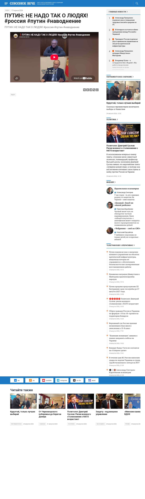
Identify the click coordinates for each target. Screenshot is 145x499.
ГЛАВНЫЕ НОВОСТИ (117, 12)
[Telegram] (90, 89)
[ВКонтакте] (84, 89)
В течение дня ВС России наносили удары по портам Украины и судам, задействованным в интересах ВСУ (124, 360)
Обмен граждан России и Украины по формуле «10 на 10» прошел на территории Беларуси (124, 313)
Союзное (42, 424)
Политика (111, 120)
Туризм (127, 424)
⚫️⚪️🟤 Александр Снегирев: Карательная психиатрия (122, 371)
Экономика (101, 424)
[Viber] (94, 89)
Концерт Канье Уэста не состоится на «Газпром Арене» (124, 349)
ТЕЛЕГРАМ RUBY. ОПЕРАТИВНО (119, 245)
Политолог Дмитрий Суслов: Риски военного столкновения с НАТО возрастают (122, 148)
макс (94, 380)
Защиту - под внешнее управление (107, 412)
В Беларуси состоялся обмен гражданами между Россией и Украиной (125, 32)
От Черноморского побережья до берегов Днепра (50, 414)
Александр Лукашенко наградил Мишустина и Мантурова (122, 53)
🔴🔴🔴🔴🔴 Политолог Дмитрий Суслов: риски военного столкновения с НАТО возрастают (124, 301)
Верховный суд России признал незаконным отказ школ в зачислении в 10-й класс (123, 325)
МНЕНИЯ (110, 182)
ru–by (79, 380)
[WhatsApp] (97, 89)
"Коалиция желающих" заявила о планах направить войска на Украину (123, 338)
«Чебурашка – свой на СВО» (127, 228)
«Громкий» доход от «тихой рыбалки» (123, 204)
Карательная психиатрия (126, 188)
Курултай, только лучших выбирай (123, 103)
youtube (49, 380)
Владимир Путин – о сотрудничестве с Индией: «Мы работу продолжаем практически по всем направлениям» (124, 65)
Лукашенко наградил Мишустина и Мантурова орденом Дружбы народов (124, 276)
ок (34, 380)
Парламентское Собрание (119, 77)
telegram (63, 380)
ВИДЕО (7, 10)
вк (18, 380)
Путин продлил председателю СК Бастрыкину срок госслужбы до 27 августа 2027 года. (124, 289)
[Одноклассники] (87, 89)
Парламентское (16, 424)
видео (13, 94)
